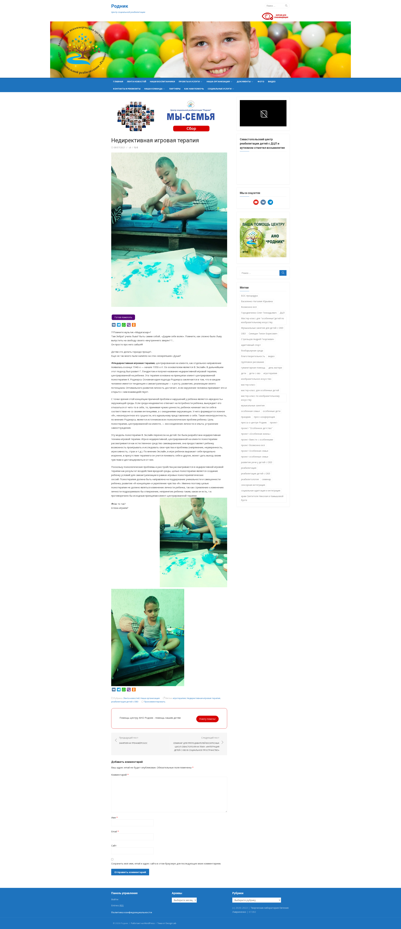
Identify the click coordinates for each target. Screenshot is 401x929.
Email (115, 831)
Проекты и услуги (189, 81)
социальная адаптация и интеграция (260, 490)
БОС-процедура (249, 295)
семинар (266, 479)
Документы (244, 81)
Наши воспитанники (162, 81)
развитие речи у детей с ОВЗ (256, 462)
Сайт (114, 845)
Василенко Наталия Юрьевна (257, 301)
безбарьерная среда (252, 350)
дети (243, 373)
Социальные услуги (220, 88)
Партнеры (174, 88)
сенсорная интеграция (253, 484)
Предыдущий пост (133, 740)
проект (273, 422)
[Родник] (200, 49)
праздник (246, 416)
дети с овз (254, 373)
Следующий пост (196, 743)
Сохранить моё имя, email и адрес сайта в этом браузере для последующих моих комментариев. (166, 863)
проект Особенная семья (254, 450)
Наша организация (218, 81)
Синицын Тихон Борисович (263, 333)
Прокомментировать (154, 701)
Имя (114, 817)
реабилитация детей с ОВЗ (124, 701)
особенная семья (250, 411)
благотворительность (253, 356)
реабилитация (248, 467)
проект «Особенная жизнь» (256, 433)
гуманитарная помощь (253, 367)
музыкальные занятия (253, 405)
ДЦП (282, 312)
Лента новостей (136, 81)
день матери (275, 367)
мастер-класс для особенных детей (260, 390)
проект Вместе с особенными (257, 439)
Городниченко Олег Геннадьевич (259, 312)
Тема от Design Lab (166, 923)
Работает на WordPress (143, 923)
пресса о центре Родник (254, 422)
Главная (118, 81)
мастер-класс (248, 384)
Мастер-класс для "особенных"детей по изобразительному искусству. (262, 320)
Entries (117, 905)
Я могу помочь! (207, 718)
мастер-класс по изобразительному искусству (260, 397)
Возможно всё (249, 306)
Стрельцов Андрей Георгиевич (257, 339)
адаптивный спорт (251, 344)
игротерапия (179, 698)
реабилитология (250, 479)
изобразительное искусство (256, 378)
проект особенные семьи (254, 456)
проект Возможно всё (253, 445)
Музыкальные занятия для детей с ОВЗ (262, 327)
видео (271, 356)
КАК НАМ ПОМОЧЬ (194, 88)
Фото (261, 81)
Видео (272, 81)
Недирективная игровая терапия (203, 698)
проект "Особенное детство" (257, 428)
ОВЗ (243, 333)
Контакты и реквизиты (127, 88)
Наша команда (153, 88)
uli (130, 147)
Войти (114, 899)
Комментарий (120, 774)
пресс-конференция (264, 416)
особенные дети (271, 411)
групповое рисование (252, 361)
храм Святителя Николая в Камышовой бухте (262, 498)
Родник (119, 6)
